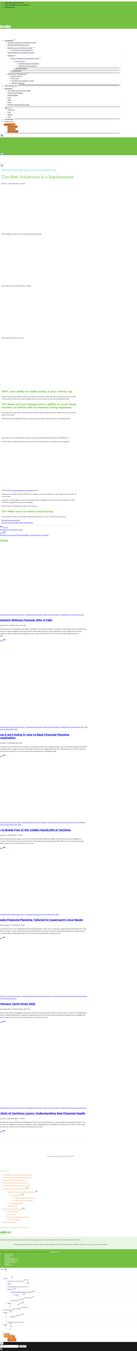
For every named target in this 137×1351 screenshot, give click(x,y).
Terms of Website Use (11, 1258)
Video (9, 100)
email (2, 154)
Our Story (11, 110)
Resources (6, 1312)
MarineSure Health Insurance (29, 63)
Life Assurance (16, 71)
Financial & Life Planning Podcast (34, 822)
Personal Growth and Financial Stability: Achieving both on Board (24, 534)
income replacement (24, 523)
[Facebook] (1, 28)
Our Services (7, 1278)
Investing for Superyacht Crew (72, 615)
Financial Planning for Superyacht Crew (21, 42)
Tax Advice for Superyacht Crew (22, 81)
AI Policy (7, 1257)
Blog (9, 98)
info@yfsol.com (9, 7)
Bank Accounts (16, 76)
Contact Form (12, 126)
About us (6, 1324)
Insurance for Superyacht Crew (44, 170)
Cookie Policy (8, 1255)
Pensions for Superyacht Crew (18, 45)
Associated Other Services (13, 1209)
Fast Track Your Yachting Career (19, 91)
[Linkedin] (9, 28)
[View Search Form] (1, 135)
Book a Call (11, 129)
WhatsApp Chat (12, 131)
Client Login (9, 121)
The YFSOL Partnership (15, 93)
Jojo (9, 117)
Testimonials (9, 119)
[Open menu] (2, 165)
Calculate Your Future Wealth (22, 50)
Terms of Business (9, 1259)
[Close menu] (0, 1273)
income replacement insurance (22, 490)
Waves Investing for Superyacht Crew (20, 52)
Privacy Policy (8, 1254)
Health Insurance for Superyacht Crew (21, 1192)
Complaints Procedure (11, 1261)
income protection (8, 523)
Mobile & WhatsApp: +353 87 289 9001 (16, 5)
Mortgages (15, 78)
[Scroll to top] (2, 1270)
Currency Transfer (18, 83)
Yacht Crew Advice (11, 85)
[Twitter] (4, 28)
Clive (9, 112)
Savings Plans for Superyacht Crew (16, 1183)
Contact (6, 1263)
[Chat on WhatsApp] (10, 24)
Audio (9, 102)
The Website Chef (54, 1252)
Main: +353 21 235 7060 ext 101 (14, 2)
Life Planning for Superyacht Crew (73, 1108)
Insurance (10, 1289)
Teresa (9, 114)
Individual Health (21, 68)
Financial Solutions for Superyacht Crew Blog (42, 615)
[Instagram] (6, 28)
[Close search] (1, 1343)
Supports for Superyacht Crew (18, 105)
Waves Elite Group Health (28, 66)
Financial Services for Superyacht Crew (17, 1175)
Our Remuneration (10, 1262)
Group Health (16, 1195)
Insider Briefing (12, 95)
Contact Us (7, 1335)
